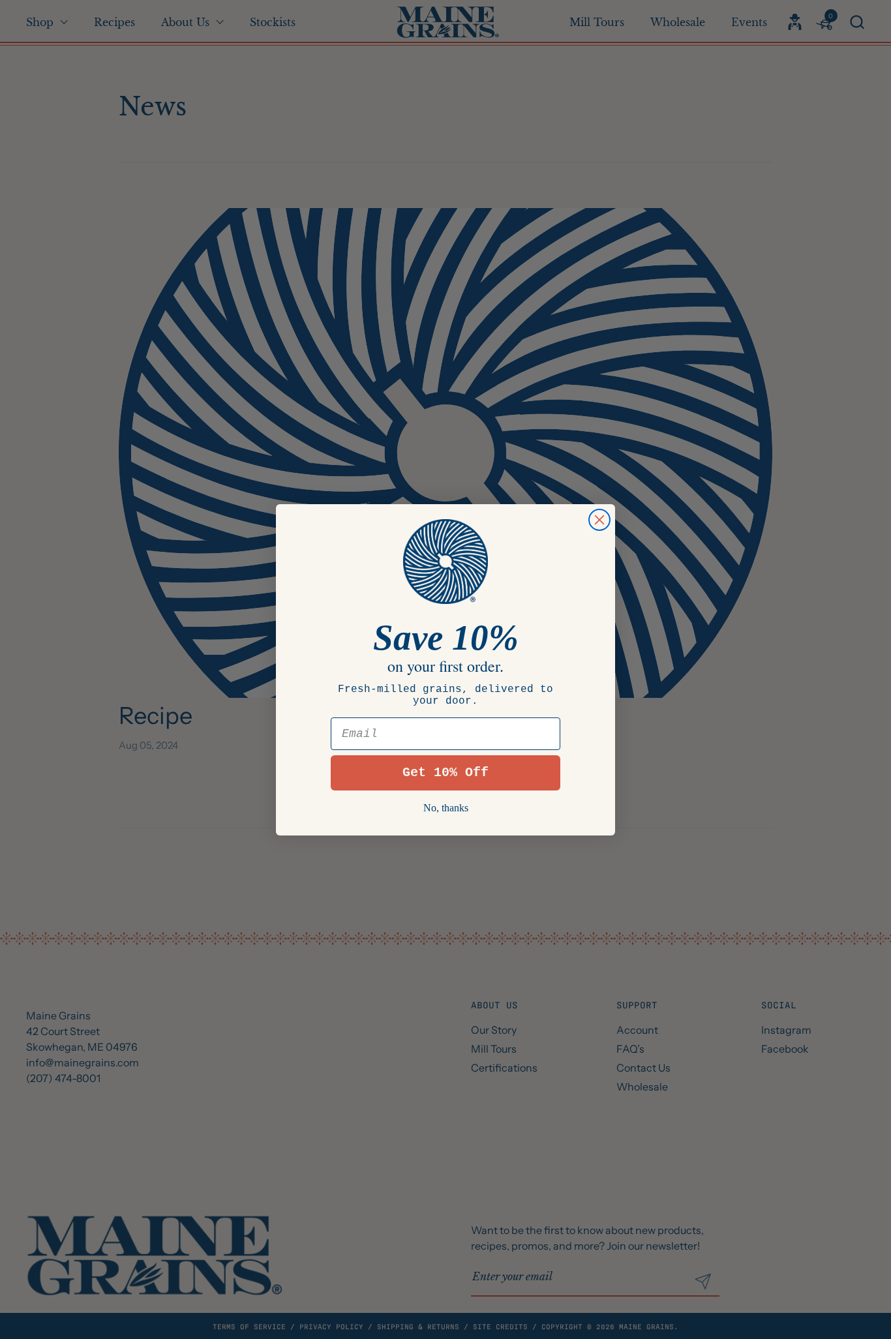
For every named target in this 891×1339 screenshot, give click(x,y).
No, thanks (445, 807)
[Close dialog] (599, 519)
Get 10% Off (445, 772)
